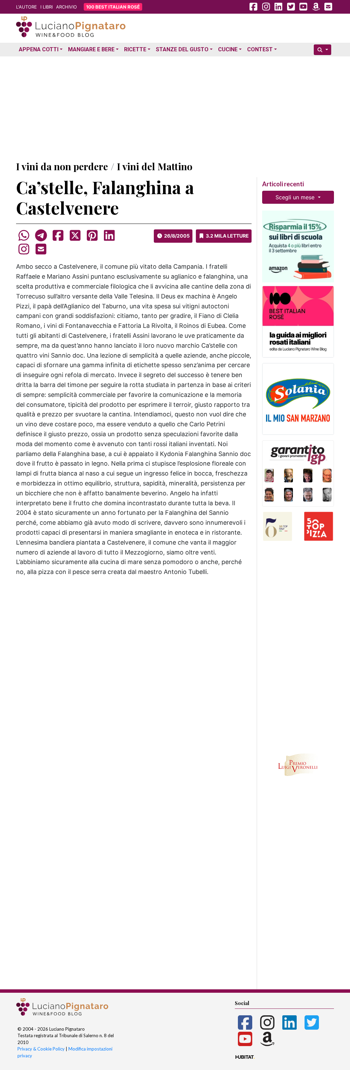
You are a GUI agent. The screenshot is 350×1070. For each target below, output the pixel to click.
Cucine (228, 49)
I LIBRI (46, 7)
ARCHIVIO (66, 7)
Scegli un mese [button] (295, 197)
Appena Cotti (38, 49)
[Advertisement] (175, 107)
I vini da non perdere (62, 166)
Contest (260, 49)
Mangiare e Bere (91, 49)
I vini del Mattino (154, 166)
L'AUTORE (26, 7)
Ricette (135, 49)
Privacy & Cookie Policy (41, 1049)
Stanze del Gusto (182, 49)
